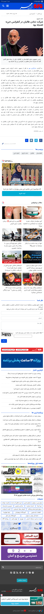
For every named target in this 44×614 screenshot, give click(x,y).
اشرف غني (16, 153)
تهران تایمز (14, 519)
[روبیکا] (20, 572)
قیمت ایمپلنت (6, 509)
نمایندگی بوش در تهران (32, 516)
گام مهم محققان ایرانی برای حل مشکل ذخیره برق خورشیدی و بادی (22, 459)
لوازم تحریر (27, 503)
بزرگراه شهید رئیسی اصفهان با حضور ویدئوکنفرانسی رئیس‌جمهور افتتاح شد (22, 431)
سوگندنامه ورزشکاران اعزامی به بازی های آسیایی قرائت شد (25, 404)
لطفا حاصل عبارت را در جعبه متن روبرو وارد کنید (29, 333)
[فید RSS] (17, 572)
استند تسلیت (30, 506)
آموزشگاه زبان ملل (11, 516)
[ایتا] (11, 572)
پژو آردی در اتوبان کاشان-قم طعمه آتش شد (29, 397)
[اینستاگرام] (26, 572)
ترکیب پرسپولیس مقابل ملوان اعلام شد (30, 451)
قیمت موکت (5, 503)
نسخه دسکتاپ (22, 580)
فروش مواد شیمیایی (19, 509)
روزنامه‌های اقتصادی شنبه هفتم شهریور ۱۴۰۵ (28, 495)
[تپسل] (3, 161)
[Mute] (7, 184)
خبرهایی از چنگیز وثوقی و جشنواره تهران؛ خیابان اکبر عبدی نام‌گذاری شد (21, 436)
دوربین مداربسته (7, 506)
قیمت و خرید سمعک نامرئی (34, 519)
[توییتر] (23, 572)
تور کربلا (39, 506)
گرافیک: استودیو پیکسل (18, 611)
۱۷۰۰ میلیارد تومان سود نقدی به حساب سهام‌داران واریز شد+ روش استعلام (23, 425)
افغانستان (39, 153)
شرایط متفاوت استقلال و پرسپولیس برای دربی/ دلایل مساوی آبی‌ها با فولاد (22, 446)
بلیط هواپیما (6, 512)
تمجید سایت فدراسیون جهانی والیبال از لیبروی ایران (26, 455)
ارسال (4, 341)
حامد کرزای (25, 153)
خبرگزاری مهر (32, 68)
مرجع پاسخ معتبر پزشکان (35, 509)
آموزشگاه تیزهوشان (20, 512)
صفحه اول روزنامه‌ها (35, 463)
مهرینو (21, 519)
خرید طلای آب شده (16, 503)
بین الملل (39, 14)
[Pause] (4, 184)
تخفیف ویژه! (15, 604)
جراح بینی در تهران (37, 503)
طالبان (32, 153)
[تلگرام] (33, 572)
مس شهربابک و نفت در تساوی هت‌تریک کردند (28, 401)
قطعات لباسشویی (36, 512)
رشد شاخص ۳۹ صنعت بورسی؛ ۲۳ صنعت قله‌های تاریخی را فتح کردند (21, 393)
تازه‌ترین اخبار (38, 370)
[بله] (29, 572)
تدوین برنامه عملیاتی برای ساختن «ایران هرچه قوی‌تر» (26, 381)
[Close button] (42, 595)
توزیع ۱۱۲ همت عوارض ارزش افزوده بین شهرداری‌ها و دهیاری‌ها (23, 377)
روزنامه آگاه (5, 519)
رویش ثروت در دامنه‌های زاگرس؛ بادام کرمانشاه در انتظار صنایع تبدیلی (22, 416)
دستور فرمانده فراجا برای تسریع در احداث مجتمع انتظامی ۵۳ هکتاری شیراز (22, 440)
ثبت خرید (22, 193)
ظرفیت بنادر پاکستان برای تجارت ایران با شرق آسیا (27, 389)
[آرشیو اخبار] (14, 572)
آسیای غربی (32, 14)
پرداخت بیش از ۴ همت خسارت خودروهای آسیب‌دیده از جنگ (24, 374)
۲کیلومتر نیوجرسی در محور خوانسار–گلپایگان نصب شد (26, 408)
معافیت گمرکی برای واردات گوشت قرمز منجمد (28, 385)
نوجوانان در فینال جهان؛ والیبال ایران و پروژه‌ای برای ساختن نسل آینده (22, 420)
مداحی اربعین (19, 506)
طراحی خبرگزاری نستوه (33, 611)
